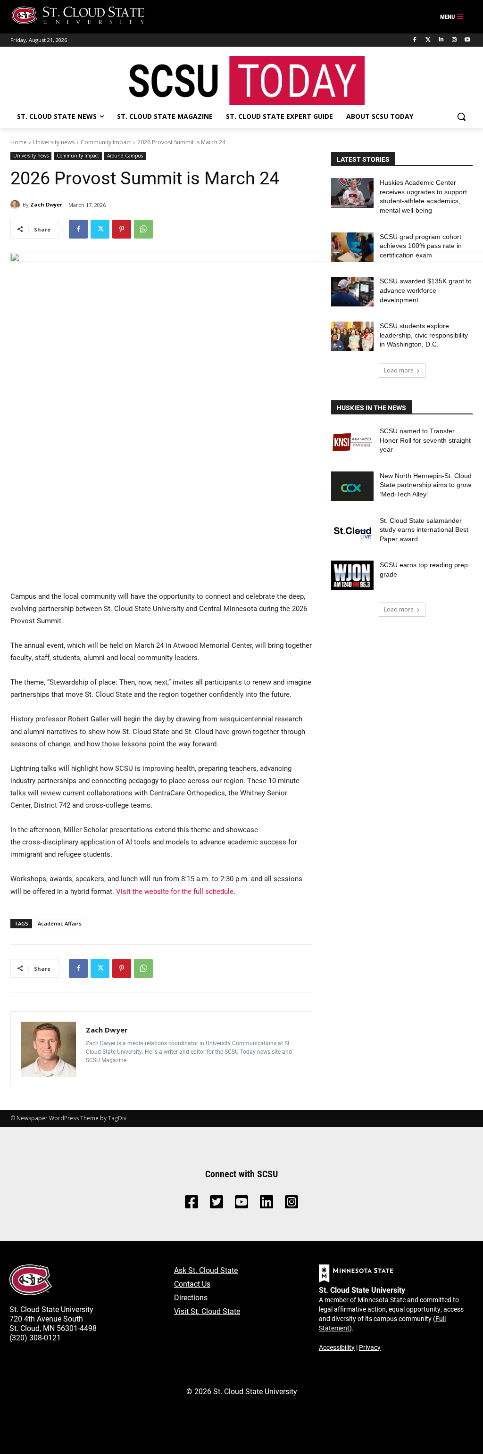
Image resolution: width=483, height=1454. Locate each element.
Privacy (370, 1347)
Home (18, 142)
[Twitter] (428, 39)
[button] (461, 116)
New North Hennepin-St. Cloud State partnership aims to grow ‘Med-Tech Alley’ (426, 485)
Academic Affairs (60, 923)
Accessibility (337, 1347)
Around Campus (125, 155)
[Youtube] (467, 39)
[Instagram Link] (291, 1204)
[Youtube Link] (241, 1204)
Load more (399, 370)
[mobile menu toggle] (452, 17)
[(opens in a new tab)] (352, 441)
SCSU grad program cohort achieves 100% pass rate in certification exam (421, 246)
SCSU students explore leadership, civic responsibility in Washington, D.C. (424, 335)
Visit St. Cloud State (207, 1311)
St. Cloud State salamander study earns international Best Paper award (424, 530)
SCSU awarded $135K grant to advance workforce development (426, 290)
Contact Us (192, 1284)
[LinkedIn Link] (266, 1204)
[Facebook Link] (191, 1204)
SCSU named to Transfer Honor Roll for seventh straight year (425, 440)
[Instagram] (454, 39)
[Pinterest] (121, 229)
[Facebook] (414, 39)
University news (54, 142)
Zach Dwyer (46, 204)
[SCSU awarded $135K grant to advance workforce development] (352, 291)
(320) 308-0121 (35, 1337)
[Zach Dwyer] (16, 204)
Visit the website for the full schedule (174, 891)
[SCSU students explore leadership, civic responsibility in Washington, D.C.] (352, 336)
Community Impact (106, 142)
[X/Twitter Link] (216, 1204)
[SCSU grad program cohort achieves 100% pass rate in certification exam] (352, 247)
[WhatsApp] (143, 229)
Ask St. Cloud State (206, 1270)
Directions (191, 1297)
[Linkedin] (441, 39)
